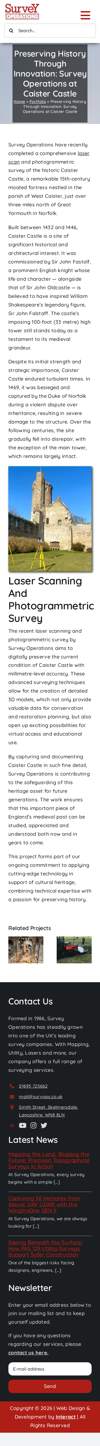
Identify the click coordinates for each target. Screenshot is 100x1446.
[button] (12, 950)
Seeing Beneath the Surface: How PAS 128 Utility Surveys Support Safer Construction (45, 1248)
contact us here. (28, 1352)
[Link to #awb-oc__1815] (85, 15)
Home (19, 101)
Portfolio (37, 101)
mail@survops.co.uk (40, 1096)
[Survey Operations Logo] (22, 5)
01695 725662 (33, 1086)
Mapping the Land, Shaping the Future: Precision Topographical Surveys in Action (48, 1160)
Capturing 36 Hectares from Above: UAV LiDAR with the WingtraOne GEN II (44, 1204)
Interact (66, 1417)
